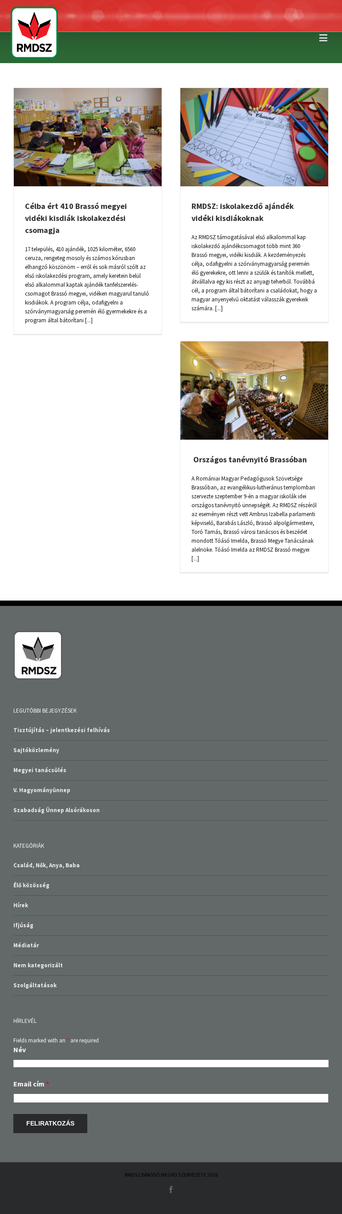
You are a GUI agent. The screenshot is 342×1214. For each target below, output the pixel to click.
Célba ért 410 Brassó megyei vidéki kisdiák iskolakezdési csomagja (76, 218)
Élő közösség (31, 885)
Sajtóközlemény (36, 750)
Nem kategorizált (38, 965)
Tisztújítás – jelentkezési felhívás (61, 730)
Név (19, 1049)
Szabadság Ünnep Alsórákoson (56, 810)
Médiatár (26, 945)
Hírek (20, 905)
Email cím (31, 1083)
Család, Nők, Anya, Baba (46, 865)
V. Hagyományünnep (41, 790)
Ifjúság (23, 925)
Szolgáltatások (35, 985)
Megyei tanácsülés (39, 770)
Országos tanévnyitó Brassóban (249, 459)
